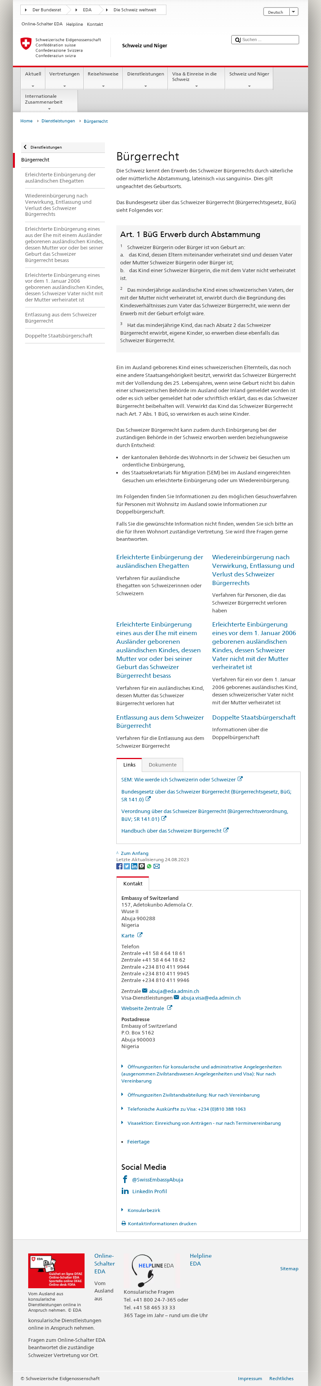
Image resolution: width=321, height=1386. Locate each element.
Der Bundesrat (46, 10)
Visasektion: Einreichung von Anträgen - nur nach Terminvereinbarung (203, 1123)
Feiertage (138, 1141)
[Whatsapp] (149, 866)
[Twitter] (127, 866)
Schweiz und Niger (249, 74)
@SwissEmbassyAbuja (157, 1179)
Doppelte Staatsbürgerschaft (254, 717)
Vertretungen (64, 74)
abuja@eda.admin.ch (174, 991)
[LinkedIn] (135, 866)
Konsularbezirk (143, 1210)
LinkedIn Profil (150, 1191)
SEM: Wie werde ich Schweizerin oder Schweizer (178, 779)
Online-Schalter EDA (104, 1263)
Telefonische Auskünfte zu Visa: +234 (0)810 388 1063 (185, 1109)
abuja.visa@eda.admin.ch (211, 998)
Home (26, 121)
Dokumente (163, 764)
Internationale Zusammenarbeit (44, 98)
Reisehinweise (103, 74)
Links (126, 764)
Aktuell (33, 74)
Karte (128, 935)
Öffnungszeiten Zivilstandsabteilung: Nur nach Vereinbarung (192, 1095)
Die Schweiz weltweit (135, 10)
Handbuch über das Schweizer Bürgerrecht (171, 831)
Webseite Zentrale (143, 1008)
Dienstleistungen (145, 74)
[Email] (156, 866)
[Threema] (142, 866)
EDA (87, 10)
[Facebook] (120, 866)
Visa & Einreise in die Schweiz (194, 76)
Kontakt (129, 883)
